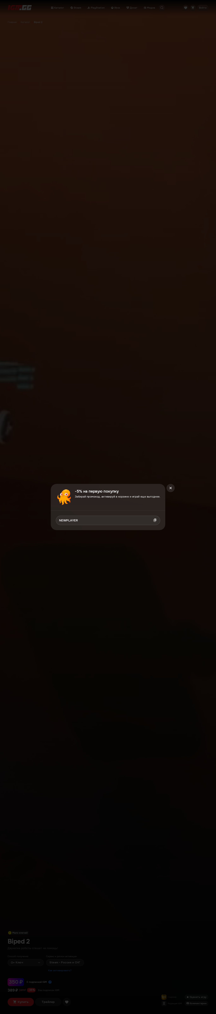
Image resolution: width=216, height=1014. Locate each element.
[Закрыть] (171, 488)
